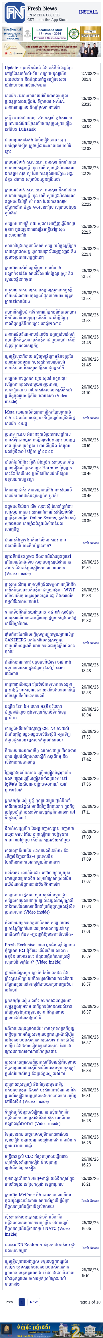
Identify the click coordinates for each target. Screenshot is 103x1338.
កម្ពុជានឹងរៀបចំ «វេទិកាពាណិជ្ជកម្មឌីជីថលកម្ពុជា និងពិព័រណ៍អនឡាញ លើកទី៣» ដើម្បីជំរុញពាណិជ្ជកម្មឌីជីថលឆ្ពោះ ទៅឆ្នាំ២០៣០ (40, 318)
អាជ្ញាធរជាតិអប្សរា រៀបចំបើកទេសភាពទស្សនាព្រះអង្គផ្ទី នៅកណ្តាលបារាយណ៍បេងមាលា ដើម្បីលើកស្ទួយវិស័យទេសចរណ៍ (40, 690)
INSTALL (88, 12)
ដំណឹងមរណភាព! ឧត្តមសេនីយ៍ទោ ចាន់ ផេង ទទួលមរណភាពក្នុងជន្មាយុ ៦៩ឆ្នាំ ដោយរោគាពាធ (38, 668)
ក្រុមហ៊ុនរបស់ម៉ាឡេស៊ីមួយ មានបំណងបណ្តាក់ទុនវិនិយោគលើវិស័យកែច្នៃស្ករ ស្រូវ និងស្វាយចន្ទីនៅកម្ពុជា (39, 274)
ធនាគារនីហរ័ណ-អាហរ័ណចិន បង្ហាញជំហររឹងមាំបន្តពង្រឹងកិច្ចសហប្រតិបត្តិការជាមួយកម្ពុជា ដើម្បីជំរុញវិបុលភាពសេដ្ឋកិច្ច (40, 340)
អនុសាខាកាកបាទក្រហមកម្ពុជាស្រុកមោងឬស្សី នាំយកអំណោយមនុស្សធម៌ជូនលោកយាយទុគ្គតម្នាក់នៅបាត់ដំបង (39, 296)
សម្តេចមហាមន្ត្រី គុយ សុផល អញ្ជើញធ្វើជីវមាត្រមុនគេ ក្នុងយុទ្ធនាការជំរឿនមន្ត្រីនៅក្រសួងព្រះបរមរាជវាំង (40, 230)
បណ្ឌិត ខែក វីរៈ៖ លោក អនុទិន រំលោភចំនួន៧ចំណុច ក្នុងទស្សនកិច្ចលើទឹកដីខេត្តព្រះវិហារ (35, 712)
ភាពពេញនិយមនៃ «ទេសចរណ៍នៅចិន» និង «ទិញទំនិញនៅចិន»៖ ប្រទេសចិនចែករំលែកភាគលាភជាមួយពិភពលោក (37, 857)
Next (33, 1301)
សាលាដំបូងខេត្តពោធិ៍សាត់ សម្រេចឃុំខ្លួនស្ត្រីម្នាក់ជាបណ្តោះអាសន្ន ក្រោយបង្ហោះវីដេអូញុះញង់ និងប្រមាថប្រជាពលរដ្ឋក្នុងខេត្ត (40, 252)
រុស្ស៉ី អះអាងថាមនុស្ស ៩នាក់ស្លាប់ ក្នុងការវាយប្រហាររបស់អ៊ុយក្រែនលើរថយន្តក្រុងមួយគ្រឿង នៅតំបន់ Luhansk (38, 124)
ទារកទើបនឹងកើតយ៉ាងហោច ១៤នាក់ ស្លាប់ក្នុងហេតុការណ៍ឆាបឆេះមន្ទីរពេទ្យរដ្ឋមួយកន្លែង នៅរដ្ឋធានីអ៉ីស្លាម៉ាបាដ (40, 618)
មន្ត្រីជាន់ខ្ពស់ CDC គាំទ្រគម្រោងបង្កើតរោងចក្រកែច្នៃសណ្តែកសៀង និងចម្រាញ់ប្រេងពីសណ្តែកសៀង (36, 1162)
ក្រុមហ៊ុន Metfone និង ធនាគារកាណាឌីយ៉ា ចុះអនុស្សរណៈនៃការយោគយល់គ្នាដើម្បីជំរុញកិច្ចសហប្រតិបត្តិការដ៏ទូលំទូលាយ (38, 1201)
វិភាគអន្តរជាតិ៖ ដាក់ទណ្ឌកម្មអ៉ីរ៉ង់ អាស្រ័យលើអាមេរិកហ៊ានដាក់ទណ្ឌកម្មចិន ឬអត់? (38, 493)
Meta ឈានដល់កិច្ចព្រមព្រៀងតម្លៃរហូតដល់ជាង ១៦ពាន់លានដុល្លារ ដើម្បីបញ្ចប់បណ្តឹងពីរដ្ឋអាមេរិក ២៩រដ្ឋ (40, 418)
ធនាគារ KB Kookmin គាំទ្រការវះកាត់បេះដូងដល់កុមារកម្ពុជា (40, 1248)
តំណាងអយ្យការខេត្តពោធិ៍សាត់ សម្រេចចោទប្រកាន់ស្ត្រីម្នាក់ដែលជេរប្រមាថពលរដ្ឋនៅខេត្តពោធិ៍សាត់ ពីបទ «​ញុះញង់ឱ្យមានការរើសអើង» (39, 929)
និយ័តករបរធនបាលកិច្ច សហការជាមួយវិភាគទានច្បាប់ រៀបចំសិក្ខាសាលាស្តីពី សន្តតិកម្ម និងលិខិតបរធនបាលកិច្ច (40, 757)
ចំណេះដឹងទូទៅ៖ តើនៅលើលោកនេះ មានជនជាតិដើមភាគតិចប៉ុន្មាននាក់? (35, 543)
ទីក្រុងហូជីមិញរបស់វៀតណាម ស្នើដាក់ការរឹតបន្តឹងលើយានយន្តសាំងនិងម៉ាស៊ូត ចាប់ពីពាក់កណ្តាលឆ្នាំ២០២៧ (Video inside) (37, 1118)
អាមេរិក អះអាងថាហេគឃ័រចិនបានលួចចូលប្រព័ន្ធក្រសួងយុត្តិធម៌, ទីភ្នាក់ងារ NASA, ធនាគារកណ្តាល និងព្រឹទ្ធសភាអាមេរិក (36, 102)
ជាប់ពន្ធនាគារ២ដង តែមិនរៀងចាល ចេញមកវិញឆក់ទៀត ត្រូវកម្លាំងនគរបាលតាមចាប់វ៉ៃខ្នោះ (38, 146)
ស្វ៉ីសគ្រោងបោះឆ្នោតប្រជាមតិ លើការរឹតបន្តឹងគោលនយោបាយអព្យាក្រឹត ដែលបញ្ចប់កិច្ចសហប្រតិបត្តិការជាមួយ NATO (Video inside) (37, 1226)
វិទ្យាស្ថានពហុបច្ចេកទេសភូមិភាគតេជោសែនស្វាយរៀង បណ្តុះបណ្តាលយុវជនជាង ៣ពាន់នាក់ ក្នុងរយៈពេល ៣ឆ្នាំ (40, 1140)
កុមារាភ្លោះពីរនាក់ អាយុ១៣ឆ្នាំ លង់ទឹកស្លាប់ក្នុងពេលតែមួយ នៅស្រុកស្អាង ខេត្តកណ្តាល (40, 1182)
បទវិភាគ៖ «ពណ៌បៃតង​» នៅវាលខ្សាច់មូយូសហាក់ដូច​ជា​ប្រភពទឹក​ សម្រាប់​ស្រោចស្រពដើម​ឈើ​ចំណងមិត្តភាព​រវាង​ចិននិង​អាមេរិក (38, 879)
